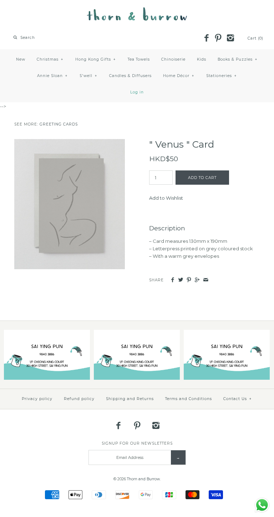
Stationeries (221, 75)
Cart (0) (255, 38)
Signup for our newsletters (137, 443)
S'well (88, 75)
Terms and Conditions (188, 398)
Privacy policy (37, 398)
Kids (201, 59)
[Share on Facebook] (172, 280)
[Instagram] (230, 38)
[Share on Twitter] (180, 280)
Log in (137, 92)
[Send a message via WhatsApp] (262, 505)
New (20, 59)
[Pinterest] (218, 38)
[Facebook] (206, 38)
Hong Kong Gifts (95, 59)
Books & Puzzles (238, 59)
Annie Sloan (52, 75)
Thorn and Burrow (143, 479)
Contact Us (237, 398)
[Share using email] (205, 280)
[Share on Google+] (197, 280)
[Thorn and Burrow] (137, 11)
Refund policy (79, 398)
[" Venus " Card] (69, 142)
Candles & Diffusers (130, 75)
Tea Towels (139, 59)
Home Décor (178, 75)
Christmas (50, 59)
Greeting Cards (59, 124)
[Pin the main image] (189, 280)
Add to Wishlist (166, 198)
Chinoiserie (173, 59)
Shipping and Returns (130, 398)
